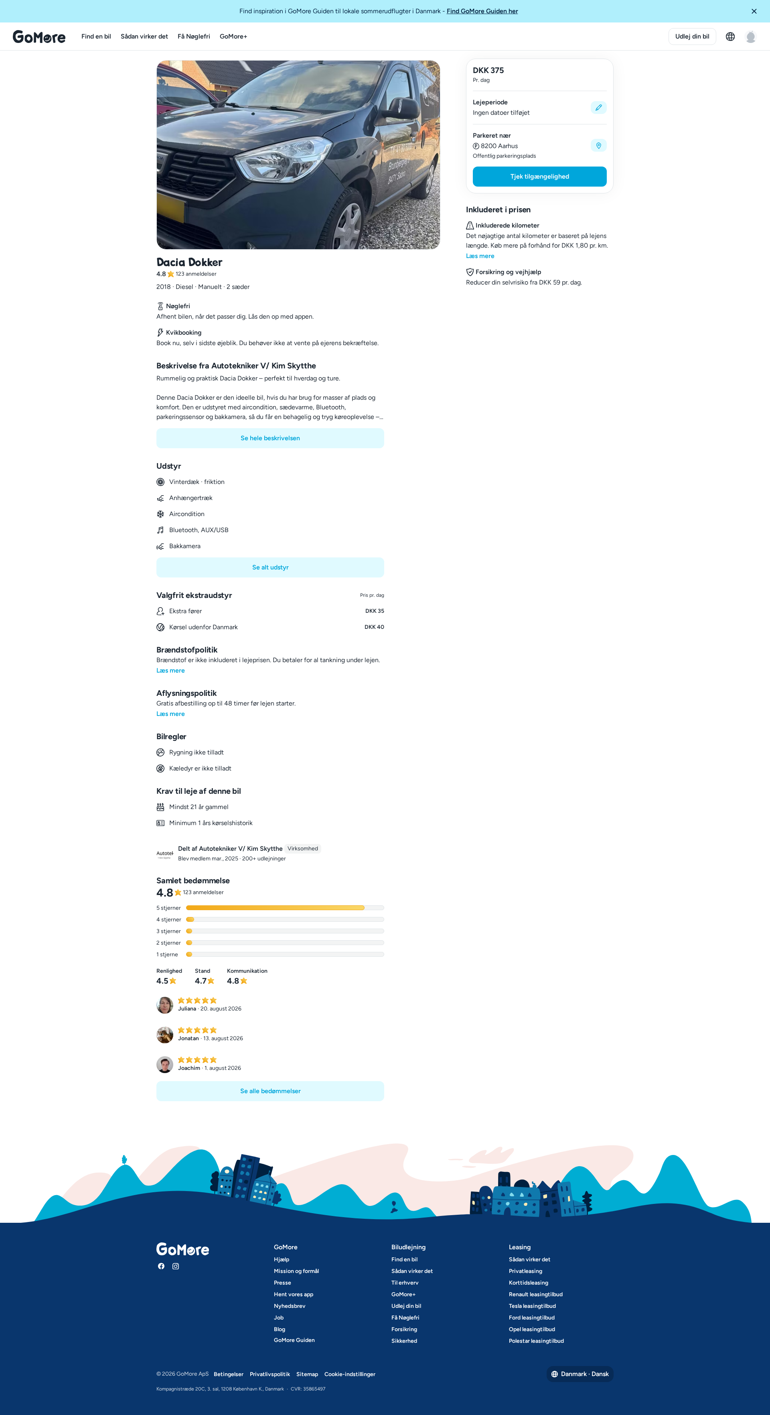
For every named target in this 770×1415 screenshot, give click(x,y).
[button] (757, 11)
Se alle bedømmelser (270, 1091)
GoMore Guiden (294, 1340)
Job (279, 1317)
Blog (279, 1329)
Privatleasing (525, 1271)
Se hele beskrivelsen (270, 438)
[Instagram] (175, 1266)
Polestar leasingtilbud (536, 1341)
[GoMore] (39, 36)
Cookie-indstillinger (349, 1374)
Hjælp (281, 1259)
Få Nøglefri (194, 36)
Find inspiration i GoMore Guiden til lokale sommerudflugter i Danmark (378, 11)
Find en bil (96, 36)
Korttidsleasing (528, 1282)
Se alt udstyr (270, 567)
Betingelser (228, 1374)
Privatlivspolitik (270, 1374)
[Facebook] (161, 1266)
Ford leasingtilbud (532, 1317)
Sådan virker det (144, 36)
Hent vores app (293, 1294)
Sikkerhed (404, 1341)
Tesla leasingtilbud (532, 1306)
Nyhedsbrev (290, 1306)
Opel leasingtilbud (532, 1329)
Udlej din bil (692, 36)
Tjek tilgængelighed (540, 176)
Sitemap (307, 1374)
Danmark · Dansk (585, 1374)
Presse (282, 1282)
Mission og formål (296, 1271)
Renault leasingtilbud (536, 1294)
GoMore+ (233, 36)
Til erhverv (405, 1282)
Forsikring (404, 1329)
